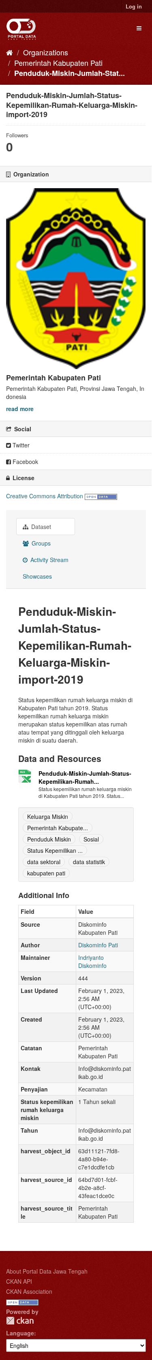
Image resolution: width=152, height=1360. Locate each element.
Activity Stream (49, 560)
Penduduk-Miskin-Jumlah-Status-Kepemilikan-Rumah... (85, 777)
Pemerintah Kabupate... (57, 828)
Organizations (45, 52)
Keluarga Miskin (47, 816)
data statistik (89, 862)
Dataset (40, 527)
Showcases (37, 576)
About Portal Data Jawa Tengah (47, 1271)
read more (20, 409)
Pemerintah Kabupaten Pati (58, 62)
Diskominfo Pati (98, 945)
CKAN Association (29, 1291)
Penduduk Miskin (49, 839)
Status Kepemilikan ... (55, 850)
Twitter (20, 445)
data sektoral (43, 862)
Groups (40, 543)
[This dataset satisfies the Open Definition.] (101, 496)
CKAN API (19, 1281)
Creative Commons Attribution (44, 496)
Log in (134, 6)
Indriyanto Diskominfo (92, 961)
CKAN (20, 1320)
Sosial (91, 839)
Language (20, 1333)
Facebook (24, 462)
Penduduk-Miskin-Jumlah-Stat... (69, 73)
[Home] (9, 52)
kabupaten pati (46, 873)
